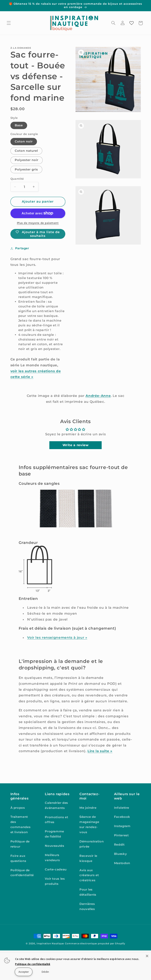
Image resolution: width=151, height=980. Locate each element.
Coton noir (24, 141)
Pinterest (121, 835)
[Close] (147, 956)
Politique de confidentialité (22, 872)
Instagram (122, 826)
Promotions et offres (56, 819)
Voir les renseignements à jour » (57, 637)
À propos (17, 808)
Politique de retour (20, 844)
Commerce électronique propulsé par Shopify (95, 943)
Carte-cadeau (56, 869)
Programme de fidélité (54, 834)
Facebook (122, 817)
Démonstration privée (91, 844)
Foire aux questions (18, 858)
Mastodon (122, 863)
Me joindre (87, 808)
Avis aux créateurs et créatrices (89, 875)
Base (19, 125)
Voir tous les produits (55, 881)
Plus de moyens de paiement (38, 223)
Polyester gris (26, 169)
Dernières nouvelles (87, 906)
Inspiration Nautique (50, 943)
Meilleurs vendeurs (52, 857)
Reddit (119, 844)
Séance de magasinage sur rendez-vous (89, 824)
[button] (8, 23)
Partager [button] (22, 248)
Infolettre (121, 808)
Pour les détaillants (87, 892)
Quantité (17, 178)
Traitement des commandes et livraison (20, 824)
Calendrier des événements (56, 805)
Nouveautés (54, 846)
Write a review (76, 445)
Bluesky (120, 854)
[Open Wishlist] (131, 23)
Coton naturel (26, 151)
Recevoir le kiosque (88, 858)
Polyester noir (27, 160)
